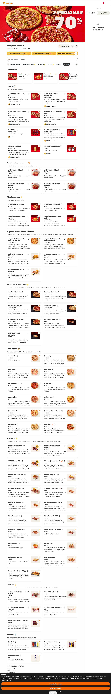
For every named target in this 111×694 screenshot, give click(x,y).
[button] (7, 3)
